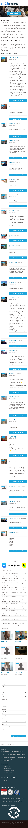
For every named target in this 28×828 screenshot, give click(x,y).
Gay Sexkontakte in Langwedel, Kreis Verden (14, 602)
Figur (3, 719)
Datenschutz (16, 826)
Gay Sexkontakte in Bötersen (14, 596)
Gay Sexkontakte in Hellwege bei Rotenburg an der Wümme (14, 584)
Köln (5, 782)
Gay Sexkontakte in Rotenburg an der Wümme (14, 576)
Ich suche (4, 684)
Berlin (5, 780)
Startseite (3, 743)
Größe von (4, 699)
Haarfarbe (4, 724)
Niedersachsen (15, 743)
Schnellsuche (7, 766)
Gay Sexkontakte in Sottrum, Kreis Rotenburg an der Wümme (14, 605)
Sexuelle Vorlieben (8, 772)
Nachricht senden (17, 100)
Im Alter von (5, 690)
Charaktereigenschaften (9, 770)
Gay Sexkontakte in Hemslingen (12, 615)
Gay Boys (22, 36)
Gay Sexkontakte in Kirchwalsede (14, 573)
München (6, 784)
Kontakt (11, 826)
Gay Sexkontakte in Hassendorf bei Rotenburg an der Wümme (14, 593)
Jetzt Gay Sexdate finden (19, 736)
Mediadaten (6, 826)
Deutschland (9, 743)
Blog (5, 774)
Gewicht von (5, 709)
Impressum (22, 826)
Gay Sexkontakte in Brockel (14, 599)
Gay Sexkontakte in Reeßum (14, 608)
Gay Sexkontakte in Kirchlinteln (14, 587)
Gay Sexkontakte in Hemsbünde (14, 589)
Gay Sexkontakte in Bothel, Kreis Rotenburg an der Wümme (14, 579)
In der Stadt (4, 730)
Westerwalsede (12, 60)
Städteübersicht (7, 768)
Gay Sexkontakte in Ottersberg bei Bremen (14, 613)
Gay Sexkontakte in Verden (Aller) (14, 610)
